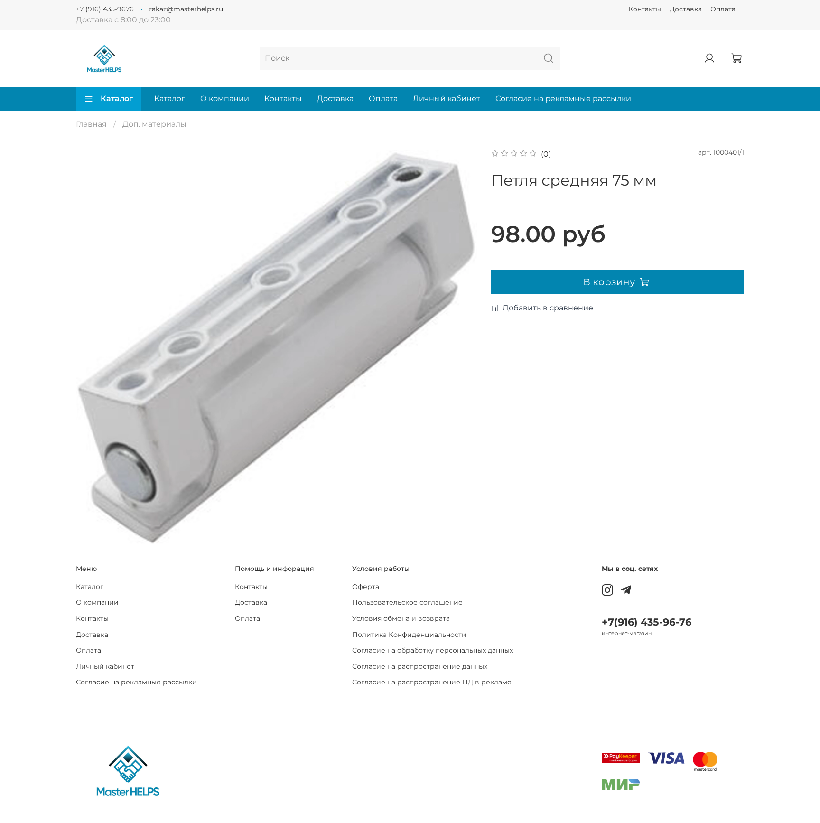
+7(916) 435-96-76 (646, 622)
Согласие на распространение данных (419, 666)
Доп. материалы (154, 124)
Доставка (686, 9)
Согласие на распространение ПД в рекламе (432, 682)
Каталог (117, 98)
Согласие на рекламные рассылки (563, 98)
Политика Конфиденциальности (409, 634)
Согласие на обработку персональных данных (432, 650)
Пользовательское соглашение (407, 602)
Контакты (644, 9)
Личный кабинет (446, 98)
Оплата (723, 9)
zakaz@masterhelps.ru (186, 9)
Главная (91, 124)
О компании (224, 98)
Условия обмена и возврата (401, 618)
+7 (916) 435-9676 (105, 9)
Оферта (365, 586)
